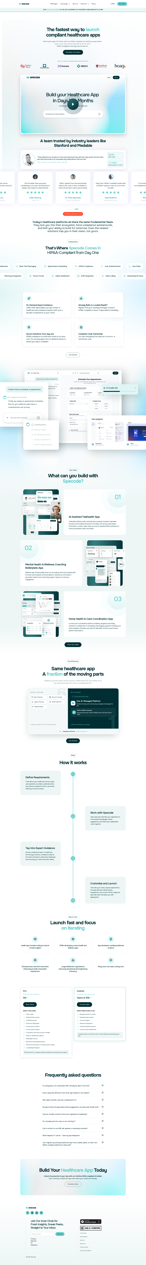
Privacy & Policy (84, 1247)
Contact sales (84, 1004)
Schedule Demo (73, 1184)
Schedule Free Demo (73, 52)
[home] (27, 4)
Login (113, 4)
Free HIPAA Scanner (53, 9)
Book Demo (122, 4)
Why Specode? (83, 1236)
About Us (75, 4)
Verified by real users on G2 (73, 214)
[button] (65, 4)
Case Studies (64, 4)
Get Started (73, 355)
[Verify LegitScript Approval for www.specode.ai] (34, 1242)
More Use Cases (73, 645)
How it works (83, 1233)
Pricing (93, 4)
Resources (82, 1243)
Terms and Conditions (85, 1250)
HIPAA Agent (54, 4)
